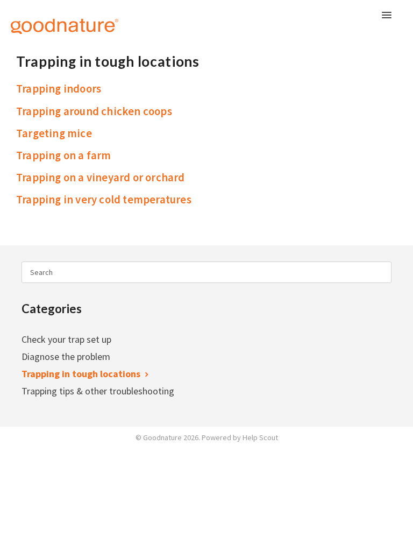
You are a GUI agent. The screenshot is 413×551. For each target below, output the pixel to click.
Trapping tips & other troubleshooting (99, 391)
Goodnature (162, 437)
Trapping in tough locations (82, 374)
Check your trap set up (67, 339)
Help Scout (260, 437)
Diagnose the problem (67, 356)
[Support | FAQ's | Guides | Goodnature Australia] (51, 20)
